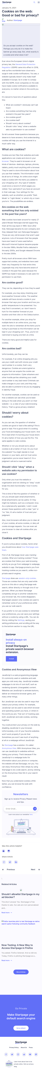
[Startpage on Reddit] (24, 1054)
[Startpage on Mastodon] (36, 1054)
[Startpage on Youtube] (30, 1054)
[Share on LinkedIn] (16, 862)
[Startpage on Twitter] (12, 1054)
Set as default (21, 1028)
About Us (24, 1047)
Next (33, 869)
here (31, 814)
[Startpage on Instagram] (18, 1054)
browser (5, 161)
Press (31, 1047)
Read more (5, 913)
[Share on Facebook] (4, 862)
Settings (21, 620)
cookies (27, 578)
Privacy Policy (14, 1047)
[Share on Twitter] (10, 862)
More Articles (21, 972)
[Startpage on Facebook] (6, 1054)
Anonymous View (9, 748)
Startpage (18, 20)
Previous (10, 869)
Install (11, 659)
